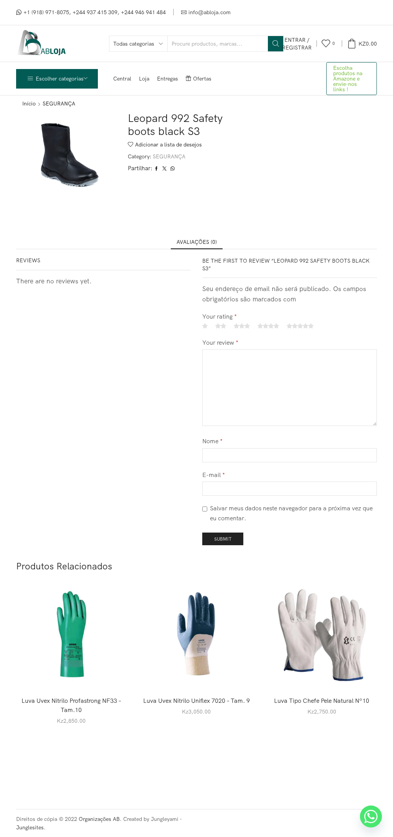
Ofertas (202, 78)
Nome (212, 441)
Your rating (219, 316)
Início (29, 103)
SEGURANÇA (59, 103)
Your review (220, 342)
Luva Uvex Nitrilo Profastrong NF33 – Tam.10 (71, 705)
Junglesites (30, 827)
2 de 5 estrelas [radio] (220, 326)
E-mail (213, 475)
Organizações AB (99, 819)
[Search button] (275, 43)
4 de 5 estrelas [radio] (268, 326)
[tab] (197, 242)
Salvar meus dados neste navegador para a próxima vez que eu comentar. (291, 513)
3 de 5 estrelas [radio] (242, 326)
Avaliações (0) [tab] (197, 241)
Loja (144, 78)
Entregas (167, 78)
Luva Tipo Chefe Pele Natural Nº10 (321, 700)
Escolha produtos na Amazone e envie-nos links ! (347, 78)
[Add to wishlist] (103, 678)
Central (122, 78)
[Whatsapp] (371, 816)
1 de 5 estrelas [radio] (205, 326)
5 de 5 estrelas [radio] (300, 326)
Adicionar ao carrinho (71, 678)
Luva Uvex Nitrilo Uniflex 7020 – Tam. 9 (196, 700)
